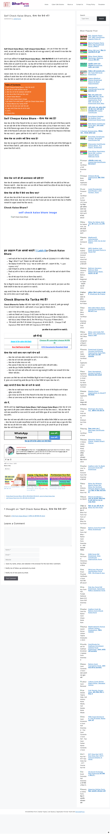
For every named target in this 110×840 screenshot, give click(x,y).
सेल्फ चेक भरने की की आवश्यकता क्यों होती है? (19, 92)
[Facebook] (6, 460)
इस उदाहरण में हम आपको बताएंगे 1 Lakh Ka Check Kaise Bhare (25, 101)
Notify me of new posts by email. (17, 573)
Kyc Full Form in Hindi (21, 347)
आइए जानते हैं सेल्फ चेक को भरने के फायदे (18, 108)
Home (46, 4)
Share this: (11, 113)
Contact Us (79, 4)
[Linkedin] (8, 460)
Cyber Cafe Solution (58, 4)
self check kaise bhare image (17, 99)
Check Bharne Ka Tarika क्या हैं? (17, 104)
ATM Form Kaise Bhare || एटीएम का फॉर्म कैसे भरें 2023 (28, 516)
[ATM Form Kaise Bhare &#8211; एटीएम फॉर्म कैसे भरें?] (14, 480)
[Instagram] (10, 460)
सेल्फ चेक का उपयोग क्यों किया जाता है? (17, 90)
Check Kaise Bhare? (14, 97)
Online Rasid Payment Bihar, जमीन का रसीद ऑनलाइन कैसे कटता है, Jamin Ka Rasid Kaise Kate (30, 496)
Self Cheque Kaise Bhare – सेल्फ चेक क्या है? (20, 87)
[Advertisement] (38, 35)
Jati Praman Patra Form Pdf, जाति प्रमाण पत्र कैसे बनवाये (20, 498)
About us (70, 4)
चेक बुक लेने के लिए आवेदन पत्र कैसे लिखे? (38, 441)
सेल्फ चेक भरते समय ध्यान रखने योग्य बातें (17, 106)
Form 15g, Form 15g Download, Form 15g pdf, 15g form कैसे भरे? (37, 488)
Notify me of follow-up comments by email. (20, 568)
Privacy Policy (90, 4)
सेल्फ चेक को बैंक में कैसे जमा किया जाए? (17, 94)
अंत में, (9, 111)
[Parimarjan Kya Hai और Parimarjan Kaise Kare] (60, 480)
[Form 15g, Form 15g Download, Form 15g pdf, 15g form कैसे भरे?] (37, 480)
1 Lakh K (40, 250)
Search (82, 15)
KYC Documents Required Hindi (55, 347)
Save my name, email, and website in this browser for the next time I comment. (33, 564)
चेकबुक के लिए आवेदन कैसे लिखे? (21, 342)
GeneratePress (80, 812)
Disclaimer (101, 4)
